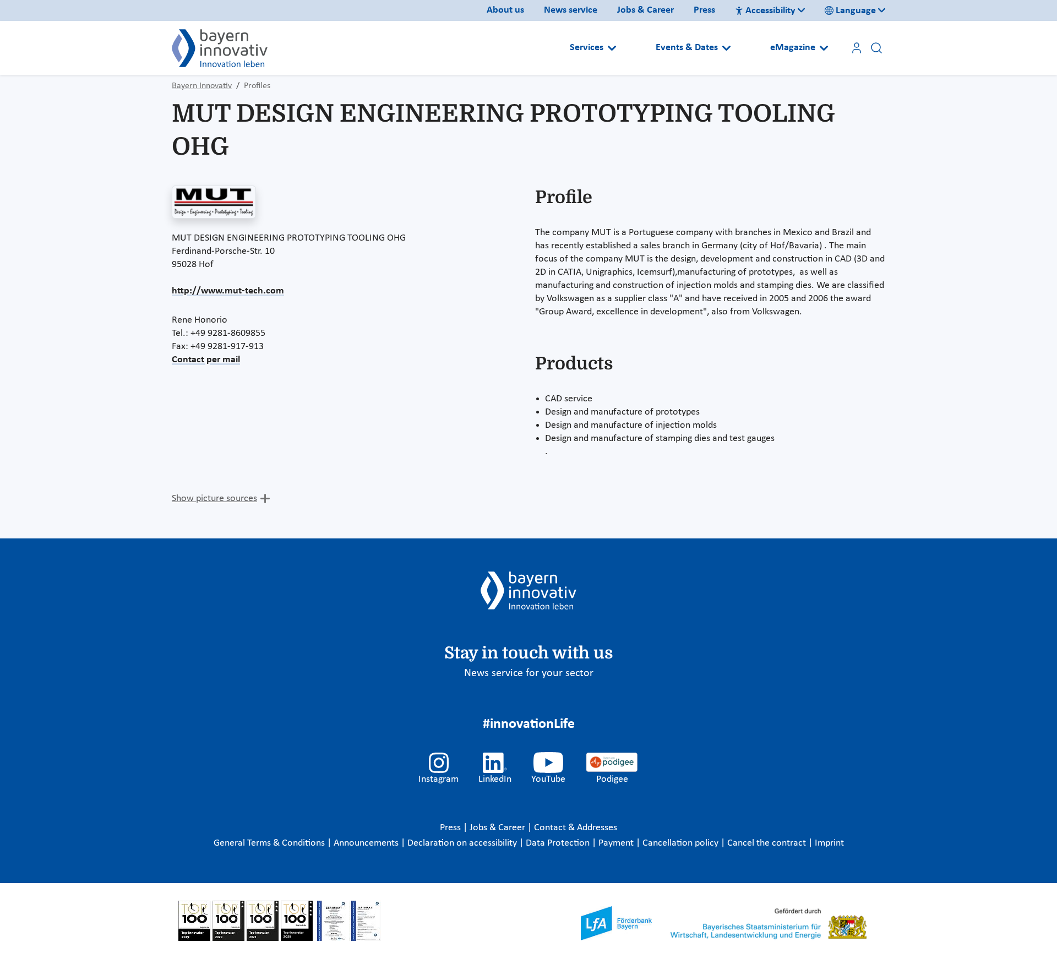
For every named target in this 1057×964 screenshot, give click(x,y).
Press (704, 10)
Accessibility (770, 11)
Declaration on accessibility (463, 843)
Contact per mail (206, 360)
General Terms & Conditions (270, 843)
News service (570, 10)
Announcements (367, 843)
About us (505, 10)
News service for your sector (528, 673)
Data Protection (559, 843)
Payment (617, 843)
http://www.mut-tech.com (228, 291)
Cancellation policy (681, 843)
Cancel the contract (767, 843)
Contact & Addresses (575, 828)
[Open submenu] (612, 48)
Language (856, 11)
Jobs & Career (645, 10)
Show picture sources (214, 498)
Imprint (829, 843)
